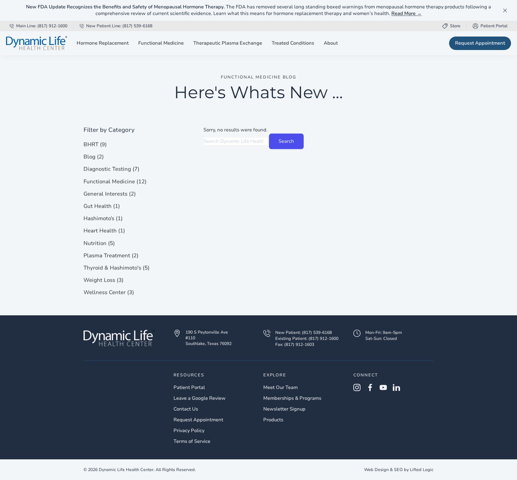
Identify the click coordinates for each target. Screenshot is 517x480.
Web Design (376, 470)
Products (273, 420)
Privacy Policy (189, 430)
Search (286, 141)
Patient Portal (490, 26)
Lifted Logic (422, 470)
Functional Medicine (161, 43)
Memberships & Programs (292, 398)
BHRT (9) (95, 144)
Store (455, 26)
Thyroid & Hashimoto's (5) (116, 267)
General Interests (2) (109, 193)
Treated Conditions (293, 43)
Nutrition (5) (99, 242)
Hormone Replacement (103, 43)
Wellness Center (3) (108, 292)
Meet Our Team (280, 387)
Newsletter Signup (284, 409)
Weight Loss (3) (103, 280)
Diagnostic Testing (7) (111, 168)
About (331, 43)
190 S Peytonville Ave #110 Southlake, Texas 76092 (208, 338)
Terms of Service (192, 441)
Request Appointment (480, 43)
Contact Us (186, 409)
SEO (398, 470)
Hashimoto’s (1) (103, 218)
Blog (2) (93, 156)
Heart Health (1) (104, 230)
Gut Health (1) (101, 206)
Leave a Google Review (200, 398)
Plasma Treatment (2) (111, 255)
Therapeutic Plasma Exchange (227, 43)
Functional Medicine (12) (115, 181)
